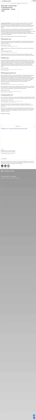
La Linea (4, 69)
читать (4, 158)
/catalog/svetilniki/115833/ (5, 23)
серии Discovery (11, 46)
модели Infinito (5, 101)
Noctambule (5, 84)
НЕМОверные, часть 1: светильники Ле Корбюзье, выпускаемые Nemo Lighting (8, 151)
